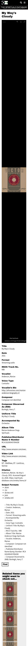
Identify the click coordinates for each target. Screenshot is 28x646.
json (6, 495)
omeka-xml (9, 498)
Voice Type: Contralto (14, 523)
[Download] (21, 21)
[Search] (21, 2)
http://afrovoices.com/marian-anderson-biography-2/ (14, 391)
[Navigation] (24, 2)
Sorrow (4, 465)
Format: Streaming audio (16, 515)
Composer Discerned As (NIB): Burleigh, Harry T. (14, 558)
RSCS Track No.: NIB (14, 530)
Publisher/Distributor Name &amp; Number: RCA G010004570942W (15, 551)
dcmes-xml (9, 492)
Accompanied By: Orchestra (12, 519)
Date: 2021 (10, 512)
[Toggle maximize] (24, 21)
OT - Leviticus (18, 463)
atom (7, 487)
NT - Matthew (7, 463)
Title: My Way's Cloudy (14, 504)
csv (6, 490)
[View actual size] (17, 21)
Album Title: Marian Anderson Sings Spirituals (15, 534)
